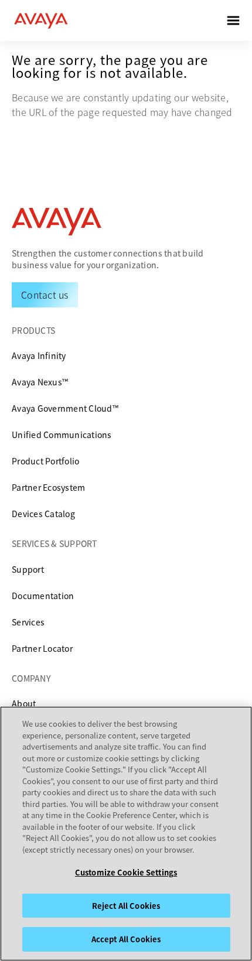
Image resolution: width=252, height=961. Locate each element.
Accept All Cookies (126, 939)
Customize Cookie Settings (126, 872)
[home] (41, 20)
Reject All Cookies (126, 905)
